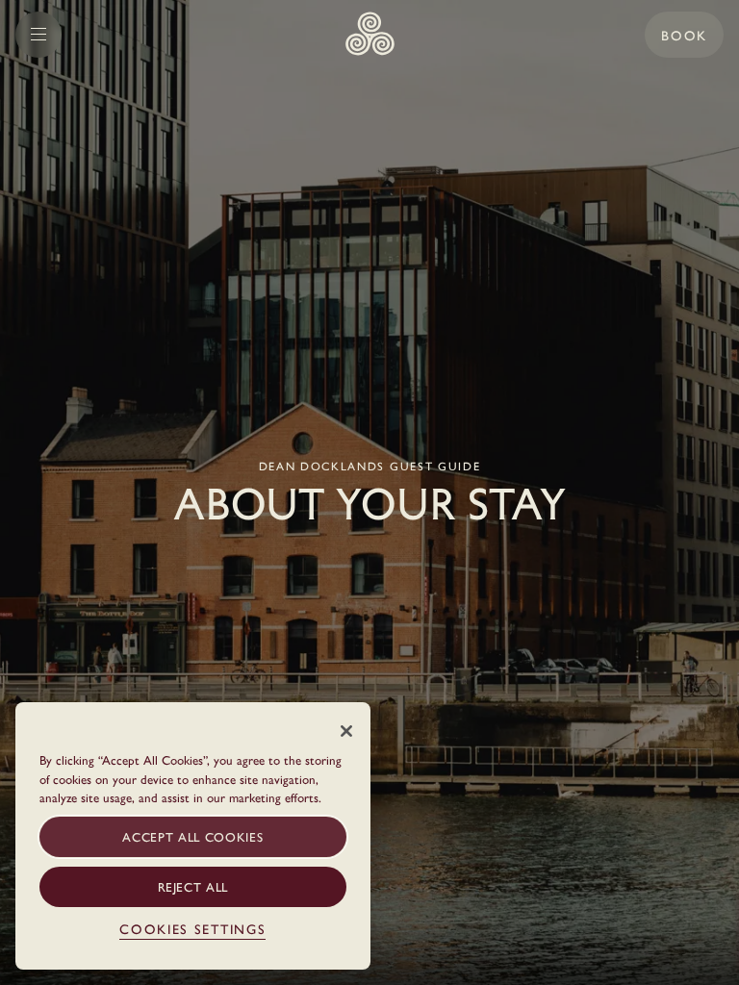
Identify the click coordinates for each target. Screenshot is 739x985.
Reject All (193, 886)
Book (684, 34)
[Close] (346, 731)
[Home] (370, 34)
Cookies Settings (192, 928)
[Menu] (38, 35)
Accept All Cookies (192, 836)
